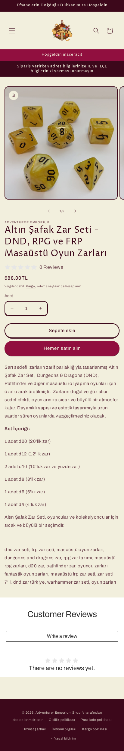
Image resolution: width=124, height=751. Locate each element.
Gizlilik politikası (62, 720)
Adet (9, 296)
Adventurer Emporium (53, 712)
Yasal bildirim (65, 738)
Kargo (30, 286)
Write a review (62, 636)
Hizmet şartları (34, 729)
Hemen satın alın (62, 348)
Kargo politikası (94, 729)
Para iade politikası (96, 720)
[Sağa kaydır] (75, 211)
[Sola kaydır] (48, 211)
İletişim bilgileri (64, 729)
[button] (12, 30)
